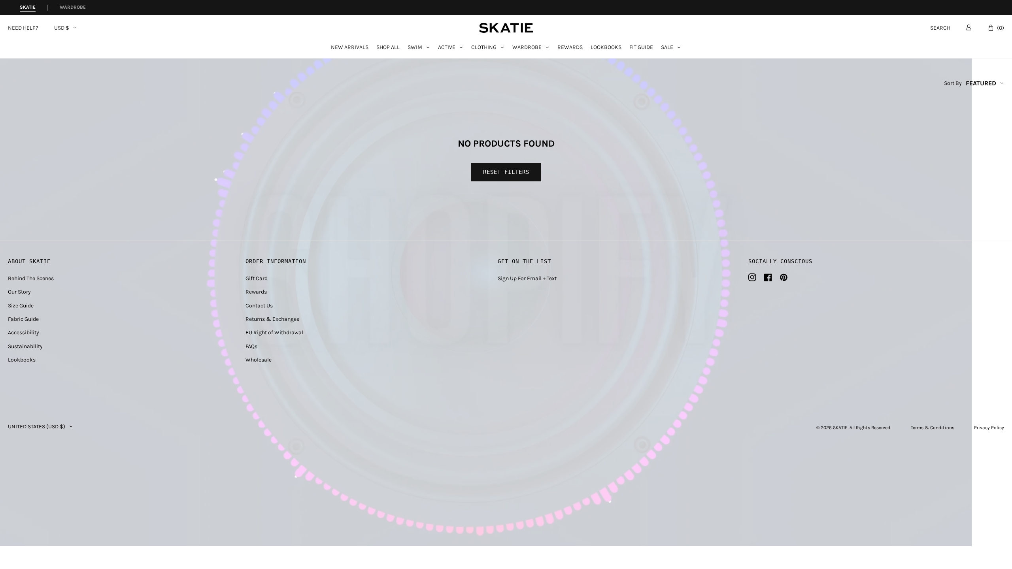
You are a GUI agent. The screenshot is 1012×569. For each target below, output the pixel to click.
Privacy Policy (989, 427)
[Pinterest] (783, 277)
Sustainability (25, 346)
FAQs (251, 346)
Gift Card (256, 278)
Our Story (19, 291)
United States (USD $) (36, 427)
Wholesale (258, 359)
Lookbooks (606, 48)
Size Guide (21, 305)
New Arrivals (349, 48)
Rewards (570, 48)
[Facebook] (768, 277)
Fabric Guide (23, 319)
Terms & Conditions (932, 427)
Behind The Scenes (31, 278)
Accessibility (23, 332)
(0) (1000, 27)
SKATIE (840, 427)
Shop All (388, 48)
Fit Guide (641, 48)
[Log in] (968, 27)
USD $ (61, 28)
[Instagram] (752, 277)
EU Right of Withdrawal (274, 332)
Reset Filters (506, 172)
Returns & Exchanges (272, 319)
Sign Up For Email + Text (527, 278)
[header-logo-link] (506, 28)
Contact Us (259, 305)
